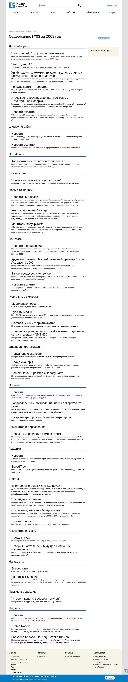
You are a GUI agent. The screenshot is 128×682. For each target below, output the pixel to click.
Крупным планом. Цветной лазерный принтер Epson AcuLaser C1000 (47, 261)
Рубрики (14, 664)
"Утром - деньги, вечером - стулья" (35, 598)
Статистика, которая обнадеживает (35, 510)
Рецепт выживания (24, 576)
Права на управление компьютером (36, 433)
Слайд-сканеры (22, 362)
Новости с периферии (26, 245)
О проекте (15, 657)
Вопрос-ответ (20, 568)
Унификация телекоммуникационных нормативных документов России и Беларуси (46, 74)
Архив (13, 670)
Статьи (15, 12)
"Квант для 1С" (21, 64)
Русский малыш (22, 312)
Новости (34, 12)
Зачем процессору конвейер (31, 273)
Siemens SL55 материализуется (33, 323)
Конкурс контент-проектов (29, 86)
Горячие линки (21, 521)
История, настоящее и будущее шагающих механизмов (40, 547)
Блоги (52, 12)
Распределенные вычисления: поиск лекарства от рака (46, 404)
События (70, 12)
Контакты (42, 657)
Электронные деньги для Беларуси (35, 485)
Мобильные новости (25, 303)
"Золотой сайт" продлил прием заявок (37, 53)
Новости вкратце (23, 112)
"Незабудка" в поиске (26, 499)
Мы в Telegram (104, 38)
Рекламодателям (74, 657)
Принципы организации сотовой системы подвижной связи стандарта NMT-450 (47, 333)
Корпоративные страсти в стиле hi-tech (38, 161)
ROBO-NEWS (20, 537)
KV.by (20, 4)
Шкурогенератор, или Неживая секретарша (41, 417)
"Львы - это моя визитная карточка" (36, 180)
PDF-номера (16, 672)
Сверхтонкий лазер (24, 197)
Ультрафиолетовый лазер (29, 210)
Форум (112, 12)
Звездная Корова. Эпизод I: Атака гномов (40, 637)
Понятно (110, 678)
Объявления (92, 12)
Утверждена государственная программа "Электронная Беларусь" (39, 99)
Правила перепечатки (20, 662)
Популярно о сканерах (26, 353)
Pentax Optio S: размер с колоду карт (37, 373)
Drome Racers (20, 626)
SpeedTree (18, 466)
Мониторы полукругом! (27, 224)
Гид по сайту (100, 657)
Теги (12, 667)
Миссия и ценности (19, 659)
